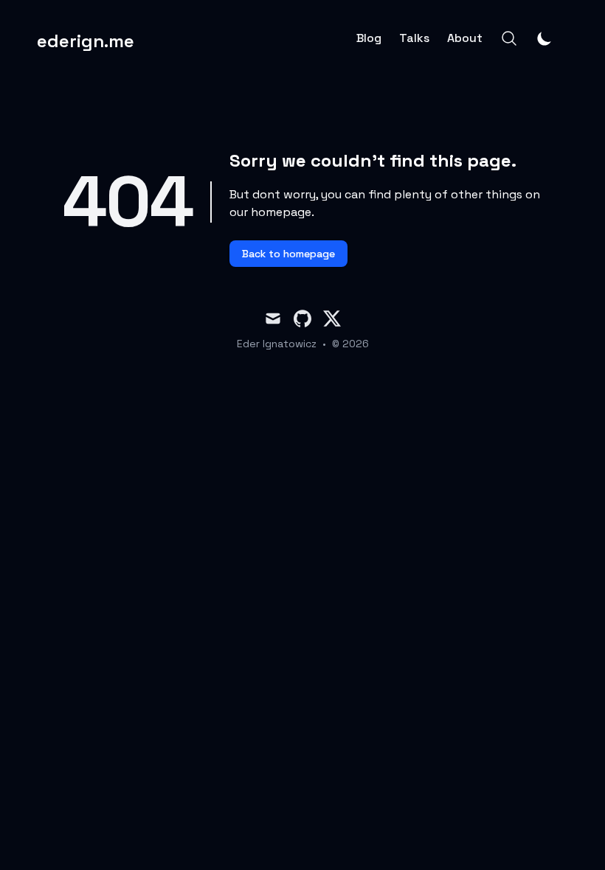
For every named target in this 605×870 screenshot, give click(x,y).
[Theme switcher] (544, 38)
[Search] (509, 38)
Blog (368, 38)
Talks (414, 38)
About (465, 38)
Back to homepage (288, 253)
